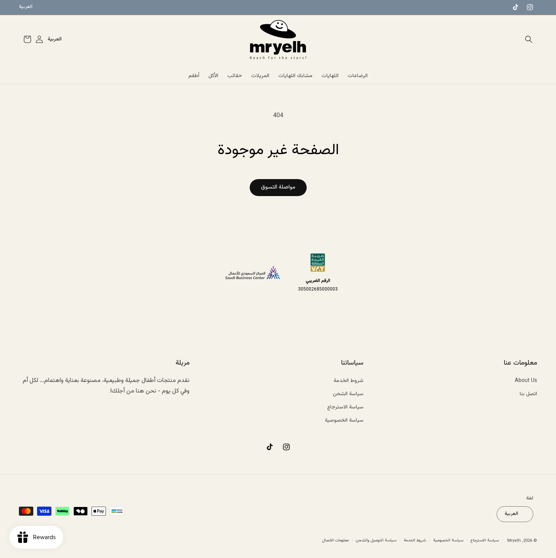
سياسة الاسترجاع (345, 407)
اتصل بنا (528, 394)
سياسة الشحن (348, 394)
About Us (526, 380)
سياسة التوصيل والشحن (376, 540)
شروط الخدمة (348, 380)
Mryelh (514, 540)
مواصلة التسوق (278, 187)
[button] (528, 39)
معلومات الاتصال (335, 540)
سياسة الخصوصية (344, 420)
